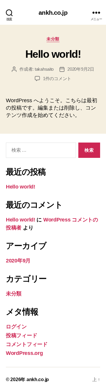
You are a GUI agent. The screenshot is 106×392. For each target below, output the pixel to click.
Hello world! (53, 54)
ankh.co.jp (53, 12)
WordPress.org (24, 353)
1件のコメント (57, 78)
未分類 (53, 39)
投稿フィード (21, 335)
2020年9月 (18, 261)
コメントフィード (27, 344)
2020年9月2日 (80, 69)
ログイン (16, 327)
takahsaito (44, 69)
